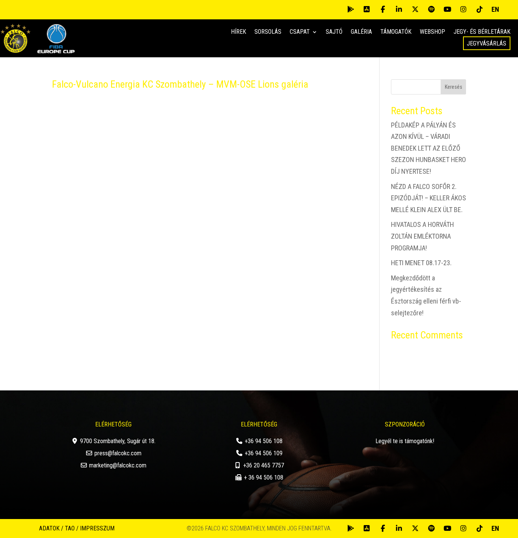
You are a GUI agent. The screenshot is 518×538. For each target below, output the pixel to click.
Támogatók (395, 32)
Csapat (300, 32)
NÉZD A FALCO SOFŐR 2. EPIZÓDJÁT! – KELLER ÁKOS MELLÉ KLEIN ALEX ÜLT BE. (428, 198)
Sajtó (334, 32)
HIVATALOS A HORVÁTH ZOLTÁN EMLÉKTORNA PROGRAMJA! (422, 236)
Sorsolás (267, 32)
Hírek (238, 32)
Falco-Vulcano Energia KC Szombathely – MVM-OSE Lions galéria (180, 84)
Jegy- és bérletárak (482, 32)
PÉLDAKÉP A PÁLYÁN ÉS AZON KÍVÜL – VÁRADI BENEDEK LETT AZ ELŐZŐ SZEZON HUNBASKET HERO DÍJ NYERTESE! (428, 148)
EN (495, 9)
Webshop (432, 32)
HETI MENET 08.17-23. (421, 263)
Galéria (361, 32)
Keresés (453, 87)
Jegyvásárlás (486, 43)
